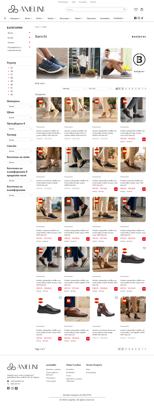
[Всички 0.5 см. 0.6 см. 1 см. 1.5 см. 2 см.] (20, 180)
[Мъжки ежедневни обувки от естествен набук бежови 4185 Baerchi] (105, 259)
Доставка (51, 365)
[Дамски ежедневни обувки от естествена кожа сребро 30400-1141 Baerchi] (105, 109)
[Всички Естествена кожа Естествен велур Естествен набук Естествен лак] (20, 106)
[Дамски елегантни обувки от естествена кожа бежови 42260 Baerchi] (49, 159)
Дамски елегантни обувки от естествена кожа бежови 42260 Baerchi (48, 183)
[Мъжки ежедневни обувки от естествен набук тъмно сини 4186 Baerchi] (133, 209)
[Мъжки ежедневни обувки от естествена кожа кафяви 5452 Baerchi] (77, 309)
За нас (68, 376)
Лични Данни (51, 381)
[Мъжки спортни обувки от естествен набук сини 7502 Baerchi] (133, 159)
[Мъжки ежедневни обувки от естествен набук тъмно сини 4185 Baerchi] (49, 259)
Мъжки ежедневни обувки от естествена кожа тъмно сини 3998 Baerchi (104, 232)
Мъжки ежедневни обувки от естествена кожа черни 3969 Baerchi (76, 232)
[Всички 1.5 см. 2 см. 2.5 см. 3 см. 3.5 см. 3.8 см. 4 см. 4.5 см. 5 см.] (20, 195)
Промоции (91, 18)
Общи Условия (73, 365)
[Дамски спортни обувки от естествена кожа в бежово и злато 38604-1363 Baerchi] (49, 109)
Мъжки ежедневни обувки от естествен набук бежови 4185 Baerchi (104, 282)
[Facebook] (135, 18)
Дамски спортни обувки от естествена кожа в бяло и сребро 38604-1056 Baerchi (75, 133)
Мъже (38, 18)
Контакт (70, 369)
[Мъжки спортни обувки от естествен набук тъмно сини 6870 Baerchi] (49, 209)
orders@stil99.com (17, 381)
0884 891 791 (15, 384)
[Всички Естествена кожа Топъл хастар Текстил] (20, 139)
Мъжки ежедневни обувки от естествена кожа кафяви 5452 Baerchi (76, 332)
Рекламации (50, 378)
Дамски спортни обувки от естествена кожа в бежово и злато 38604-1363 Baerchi (48, 133)
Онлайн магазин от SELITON (77, 395)
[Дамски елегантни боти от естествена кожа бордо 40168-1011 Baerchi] (105, 309)
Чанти (51, 18)
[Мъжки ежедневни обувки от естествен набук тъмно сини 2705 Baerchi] (105, 159)
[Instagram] (139, 18)
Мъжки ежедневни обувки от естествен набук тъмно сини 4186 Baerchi (133, 232)
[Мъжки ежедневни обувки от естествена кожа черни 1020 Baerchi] (49, 309)
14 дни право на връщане (52, 373)
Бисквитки (70, 372)
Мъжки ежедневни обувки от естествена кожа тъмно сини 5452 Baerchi (132, 133)
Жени (27, 18)
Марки (78, 18)
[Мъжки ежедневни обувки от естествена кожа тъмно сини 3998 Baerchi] (105, 209)
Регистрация (63, 2)
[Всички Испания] (20, 128)
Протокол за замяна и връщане (74, 380)
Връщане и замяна (53, 369)
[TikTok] (142, 18)
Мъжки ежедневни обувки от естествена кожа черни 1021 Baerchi (132, 282)
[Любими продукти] (136, 9)
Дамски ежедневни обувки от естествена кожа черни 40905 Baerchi (76, 183)
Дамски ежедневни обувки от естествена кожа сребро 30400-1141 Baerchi (104, 133)
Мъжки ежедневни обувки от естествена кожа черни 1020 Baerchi (48, 332)
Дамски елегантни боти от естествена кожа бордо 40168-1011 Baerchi (103, 332)
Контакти (105, 18)
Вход (73, 2)
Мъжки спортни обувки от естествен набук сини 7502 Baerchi (132, 183)
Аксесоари (64, 18)
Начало (5, 18)
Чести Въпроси (94, 365)
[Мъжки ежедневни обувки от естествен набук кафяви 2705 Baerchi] (77, 259)
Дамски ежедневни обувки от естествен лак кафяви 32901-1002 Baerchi (132, 332)
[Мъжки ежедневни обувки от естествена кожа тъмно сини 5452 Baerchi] (133, 109)
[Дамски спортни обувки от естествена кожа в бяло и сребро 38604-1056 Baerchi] (77, 109)
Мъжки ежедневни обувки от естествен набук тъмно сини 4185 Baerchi (49, 282)
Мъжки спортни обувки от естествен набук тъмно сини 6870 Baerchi (49, 232)
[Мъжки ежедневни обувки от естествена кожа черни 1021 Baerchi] (133, 259)
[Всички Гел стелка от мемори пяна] (20, 151)
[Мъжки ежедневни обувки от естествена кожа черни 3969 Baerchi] (77, 209)
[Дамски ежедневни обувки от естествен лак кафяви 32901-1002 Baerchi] (133, 309)
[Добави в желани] (60, 98)
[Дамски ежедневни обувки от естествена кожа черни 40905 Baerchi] (77, 159)
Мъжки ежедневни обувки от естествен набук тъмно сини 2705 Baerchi (105, 183)
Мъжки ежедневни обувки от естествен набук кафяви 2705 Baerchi (76, 282)
